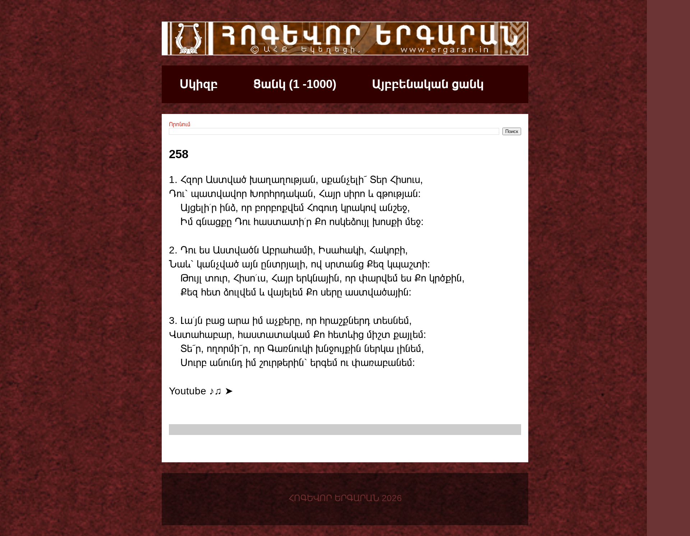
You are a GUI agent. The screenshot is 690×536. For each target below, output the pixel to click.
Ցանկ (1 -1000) (294, 84)
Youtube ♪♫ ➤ (201, 391)
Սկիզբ (199, 84)
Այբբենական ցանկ (428, 84)
